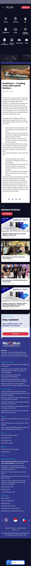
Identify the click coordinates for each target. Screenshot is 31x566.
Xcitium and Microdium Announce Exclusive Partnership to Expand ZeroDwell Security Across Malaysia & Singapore (15, 393)
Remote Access (12, 43)
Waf (25, 22)
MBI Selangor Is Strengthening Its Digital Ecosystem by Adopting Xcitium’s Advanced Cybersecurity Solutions (13, 467)
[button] (9, 199)
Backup (6, 22)
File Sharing (19, 43)
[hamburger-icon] (28, 2)
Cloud (26, 43)
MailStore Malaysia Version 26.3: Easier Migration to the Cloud (14, 234)
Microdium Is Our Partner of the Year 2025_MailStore (13, 257)
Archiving (15, 22)
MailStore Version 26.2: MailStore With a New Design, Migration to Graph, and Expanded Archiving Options (14, 305)
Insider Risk (5, 32)
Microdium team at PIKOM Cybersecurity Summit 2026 (14, 280)
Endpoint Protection (25, 33)
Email (15, 32)
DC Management (5, 43)
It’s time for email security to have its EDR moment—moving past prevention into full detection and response (13, 482)
